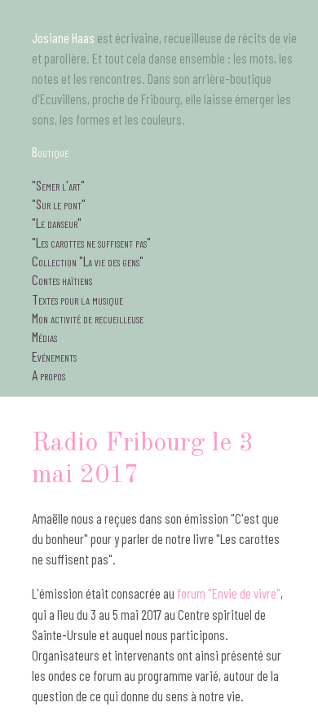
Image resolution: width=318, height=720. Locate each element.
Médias (44, 336)
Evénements (54, 356)
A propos (48, 375)
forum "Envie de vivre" (228, 593)
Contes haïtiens (62, 279)
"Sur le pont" (59, 203)
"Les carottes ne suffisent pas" (91, 242)
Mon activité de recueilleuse (88, 318)
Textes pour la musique (77, 299)
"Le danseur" (57, 222)
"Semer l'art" (58, 185)
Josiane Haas (63, 37)
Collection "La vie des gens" (88, 260)
